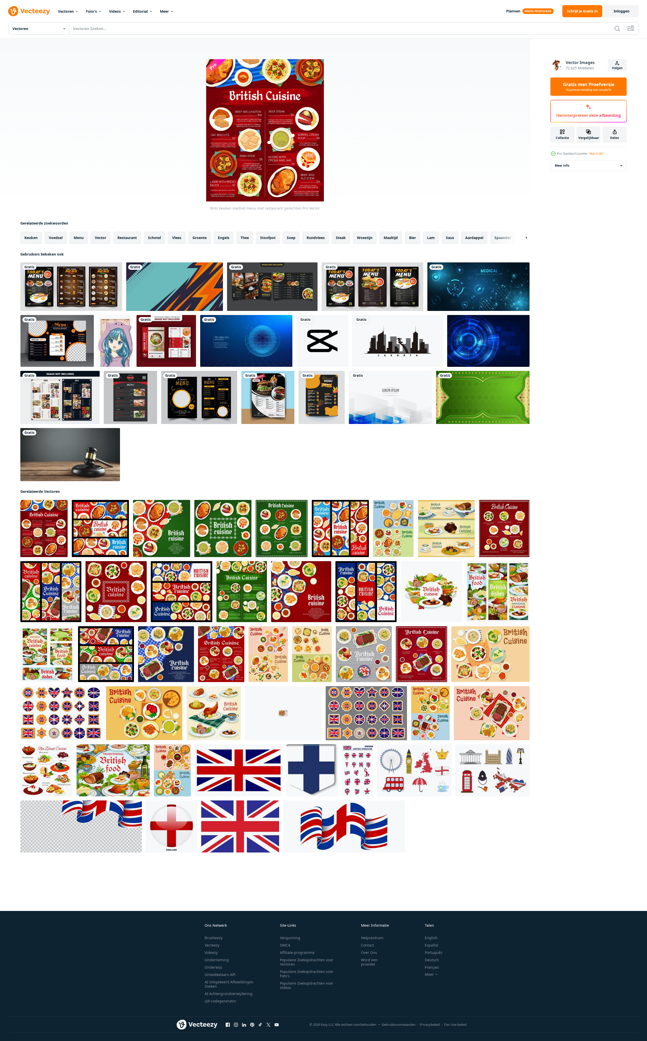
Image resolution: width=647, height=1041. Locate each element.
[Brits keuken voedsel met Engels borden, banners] (340, 528)
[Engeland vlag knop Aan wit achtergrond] (171, 826)
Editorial (140, 11)
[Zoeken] (617, 28)
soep (291, 237)
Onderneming (217, 959)
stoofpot (268, 237)
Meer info (562, 165)
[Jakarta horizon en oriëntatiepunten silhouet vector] (397, 341)
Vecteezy (212, 945)
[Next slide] (522, 238)
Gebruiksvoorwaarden (398, 1024)
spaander (502, 237)
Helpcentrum (372, 937)
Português (433, 952)
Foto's (91, 11)
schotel (154, 237)
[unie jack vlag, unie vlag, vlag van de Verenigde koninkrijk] (238, 770)
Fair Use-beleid (455, 1024)
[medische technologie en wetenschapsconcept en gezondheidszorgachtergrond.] (478, 286)
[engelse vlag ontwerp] (312, 770)
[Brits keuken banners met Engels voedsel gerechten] (100, 528)
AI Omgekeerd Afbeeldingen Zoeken (229, 984)
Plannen (513, 11)
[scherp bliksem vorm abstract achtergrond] (174, 286)
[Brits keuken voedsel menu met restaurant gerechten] (44, 528)
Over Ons (369, 952)
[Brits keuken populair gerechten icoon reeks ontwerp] (172, 770)
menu (79, 237)
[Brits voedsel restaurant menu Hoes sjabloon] (301, 591)
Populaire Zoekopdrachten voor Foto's (306, 973)
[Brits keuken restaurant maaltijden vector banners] (50, 591)
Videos (115, 11)
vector (100, 237)
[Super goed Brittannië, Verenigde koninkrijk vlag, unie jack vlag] (240, 826)
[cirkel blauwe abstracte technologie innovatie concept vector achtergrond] (488, 341)
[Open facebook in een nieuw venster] (228, 1025)
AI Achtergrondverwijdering (228, 993)
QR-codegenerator (220, 1001)
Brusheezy (213, 937)
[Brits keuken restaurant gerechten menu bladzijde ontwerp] (241, 591)
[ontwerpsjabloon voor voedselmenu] (321, 397)
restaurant (127, 237)
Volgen (617, 68)
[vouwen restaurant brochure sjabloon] (272, 286)
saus (450, 237)
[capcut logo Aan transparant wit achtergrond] (322, 341)
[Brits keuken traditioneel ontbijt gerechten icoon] (490, 654)
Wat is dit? (596, 153)
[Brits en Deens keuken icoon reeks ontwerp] (430, 713)
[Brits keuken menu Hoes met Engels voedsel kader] (222, 528)
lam (431, 237)
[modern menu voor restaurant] (57, 341)
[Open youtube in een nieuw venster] (277, 1025)
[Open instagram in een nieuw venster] (236, 1025)
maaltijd (391, 237)
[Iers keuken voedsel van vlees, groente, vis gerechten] (312, 654)
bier (412, 237)
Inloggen (621, 11)
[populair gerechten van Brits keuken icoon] (283, 713)
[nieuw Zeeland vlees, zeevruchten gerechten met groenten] (46, 770)
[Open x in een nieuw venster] (268, 1025)
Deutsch (432, 959)
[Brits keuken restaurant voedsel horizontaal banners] (106, 654)
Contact (367, 945)
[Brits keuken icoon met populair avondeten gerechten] (214, 713)
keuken (31, 237)
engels (223, 237)
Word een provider (369, 962)
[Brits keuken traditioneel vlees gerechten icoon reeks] (393, 528)
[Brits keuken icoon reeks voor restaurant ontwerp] (268, 654)
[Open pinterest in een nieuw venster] (252, 1025)
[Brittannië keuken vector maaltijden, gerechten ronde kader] (431, 591)
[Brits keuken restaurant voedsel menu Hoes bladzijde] (166, 654)
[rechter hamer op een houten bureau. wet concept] (70, 454)
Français (432, 967)
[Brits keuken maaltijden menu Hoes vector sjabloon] (116, 591)
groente (199, 237)
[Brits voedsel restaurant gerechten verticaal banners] (366, 591)
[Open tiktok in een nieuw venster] (260, 1025)
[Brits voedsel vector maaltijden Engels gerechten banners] (498, 591)
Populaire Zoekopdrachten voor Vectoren (306, 962)
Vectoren (66, 11)
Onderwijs (213, 967)
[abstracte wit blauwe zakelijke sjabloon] (390, 397)
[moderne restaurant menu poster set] (71, 286)
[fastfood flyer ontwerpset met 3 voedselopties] (372, 286)
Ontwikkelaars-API (220, 974)
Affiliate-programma (297, 952)
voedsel (56, 237)
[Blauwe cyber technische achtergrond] (246, 341)
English (431, 937)
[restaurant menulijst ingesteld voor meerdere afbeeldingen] (60, 397)
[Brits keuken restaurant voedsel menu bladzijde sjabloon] (421, 654)
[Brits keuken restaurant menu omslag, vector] (161, 528)
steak (341, 237)
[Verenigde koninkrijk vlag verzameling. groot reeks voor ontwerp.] (357, 770)
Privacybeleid (430, 1024)
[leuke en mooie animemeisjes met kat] (115, 341)
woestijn (364, 237)
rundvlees (316, 237)
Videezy (211, 952)
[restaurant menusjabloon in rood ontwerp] (166, 341)
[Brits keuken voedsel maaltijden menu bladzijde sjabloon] (221, 654)
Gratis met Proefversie (588, 86)
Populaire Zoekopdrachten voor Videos (306, 985)
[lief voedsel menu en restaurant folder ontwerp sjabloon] (199, 397)
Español (431, 945)
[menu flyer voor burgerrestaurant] (267, 397)
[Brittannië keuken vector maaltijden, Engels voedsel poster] (113, 770)
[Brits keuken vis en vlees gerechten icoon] (144, 713)
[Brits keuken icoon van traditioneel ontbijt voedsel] (492, 713)
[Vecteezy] (29, 11)
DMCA (285, 945)
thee (244, 237)
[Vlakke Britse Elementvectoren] (414, 770)
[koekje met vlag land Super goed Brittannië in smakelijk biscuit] (61, 713)
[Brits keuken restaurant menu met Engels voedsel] (281, 528)
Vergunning (290, 937)
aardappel (474, 237)
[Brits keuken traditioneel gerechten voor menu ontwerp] (446, 528)
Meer (164, 11)
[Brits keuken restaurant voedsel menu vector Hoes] (364, 654)
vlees (176, 237)
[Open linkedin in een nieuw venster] (244, 1025)
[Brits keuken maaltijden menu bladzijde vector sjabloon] (504, 528)
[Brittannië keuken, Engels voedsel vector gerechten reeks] (47, 654)
